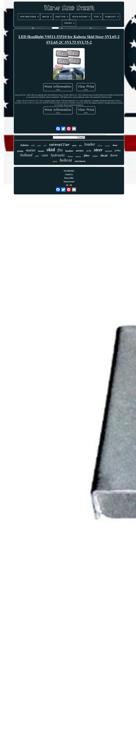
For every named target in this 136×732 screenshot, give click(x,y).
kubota (25, 145)
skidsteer (70, 156)
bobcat (66, 160)
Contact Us (69, 174)
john (118, 150)
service (80, 150)
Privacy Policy (69, 178)
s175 (33, 146)
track (44, 146)
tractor (100, 146)
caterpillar (59, 145)
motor (55, 161)
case (45, 155)
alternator (78, 156)
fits (60, 150)
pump (20, 151)
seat (39, 145)
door (115, 145)
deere (114, 155)
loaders (69, 150)
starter (31, 150)
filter (87, 155)
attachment (80, 161)
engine (95, 156)
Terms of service (68, 181)
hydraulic (58, 155)
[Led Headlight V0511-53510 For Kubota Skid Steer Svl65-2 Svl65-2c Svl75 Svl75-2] (69, 64)
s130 (88, 150)
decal (104, 155)
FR (71, 185)
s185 (37, 156)
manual (108, 151)
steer (98, 149)
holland (26, 155)
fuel (80, 146)
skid (51, 149)
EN (67, 185)
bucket (41, 151)
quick (74, 146)
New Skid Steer (69, 171)
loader (89, 144)
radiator (107, 146)
